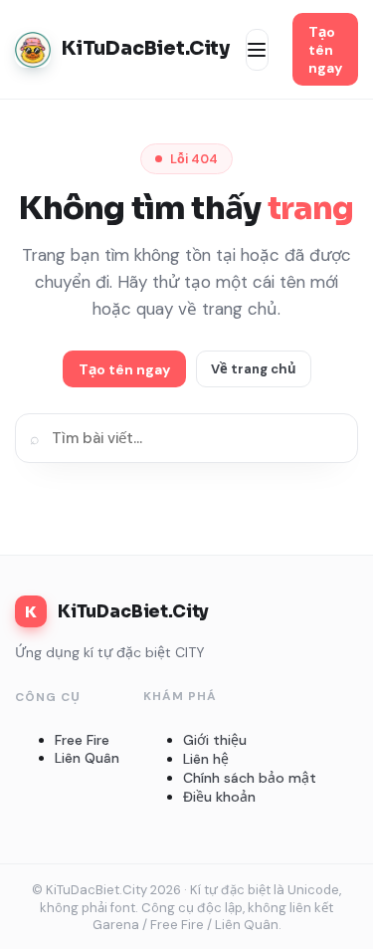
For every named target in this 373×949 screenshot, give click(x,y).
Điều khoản (219, 797)
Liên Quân (87, 758)
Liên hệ (206, 759)
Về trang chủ (253, 368)
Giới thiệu (215, 740)
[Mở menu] (257, 50)
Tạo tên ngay (325, 50)
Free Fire (82, 740)
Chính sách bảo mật (249, 778)
